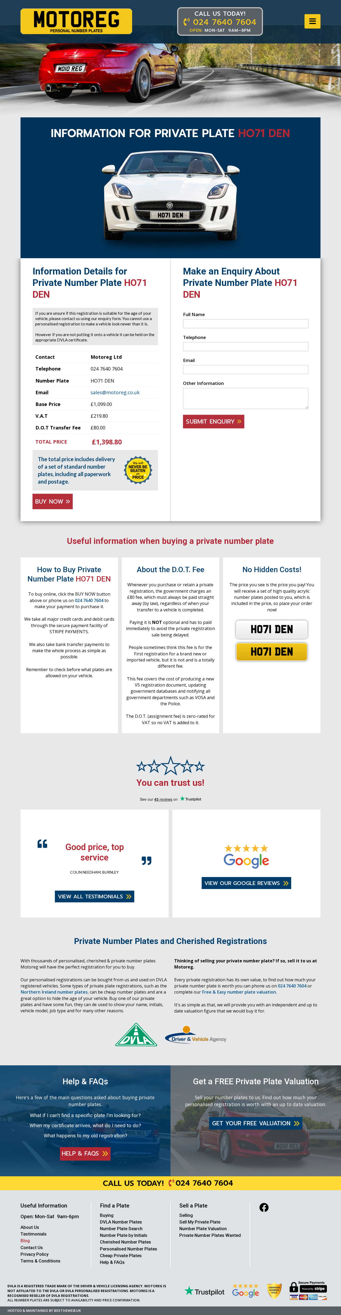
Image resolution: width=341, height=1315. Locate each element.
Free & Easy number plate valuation (239, 991)
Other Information (203, 383)
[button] (312, 21)
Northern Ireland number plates (54, 991)
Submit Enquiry (211, 421)
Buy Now (50, 501)
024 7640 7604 (89, 600)
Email (189, 360)
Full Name (194, 314)
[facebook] (264, 1207)
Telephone (194, 337)
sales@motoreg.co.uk (115, 392)
